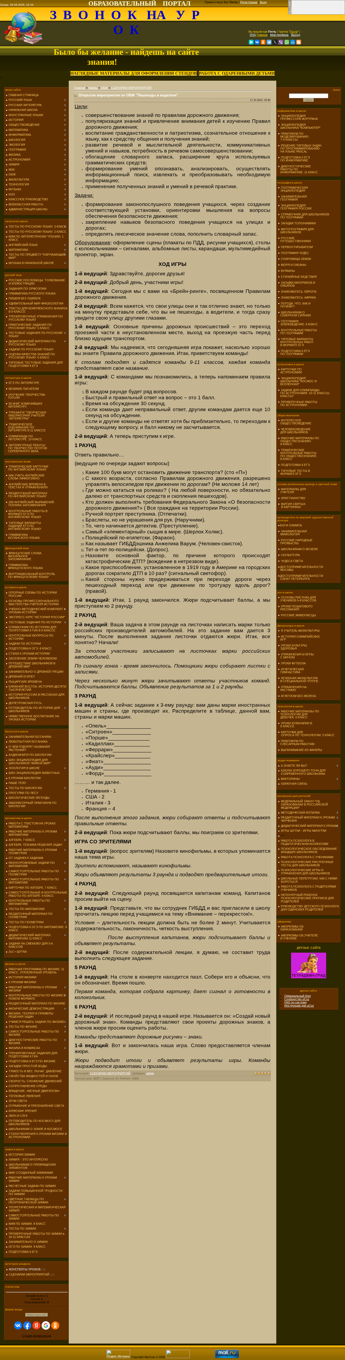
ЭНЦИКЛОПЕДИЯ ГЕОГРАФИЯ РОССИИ (295, 207)
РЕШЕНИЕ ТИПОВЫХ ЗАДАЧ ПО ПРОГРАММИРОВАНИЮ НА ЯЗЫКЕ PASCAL (299, 148)
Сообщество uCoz (296, 999)
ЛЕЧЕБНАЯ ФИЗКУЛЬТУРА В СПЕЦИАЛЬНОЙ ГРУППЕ (298, 679)
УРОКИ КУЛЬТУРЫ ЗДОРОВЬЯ (292, 647)
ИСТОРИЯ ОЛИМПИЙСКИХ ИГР (299, 638)
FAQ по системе (295, 1002)
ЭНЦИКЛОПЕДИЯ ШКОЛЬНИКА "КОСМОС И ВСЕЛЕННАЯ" (297, 381)
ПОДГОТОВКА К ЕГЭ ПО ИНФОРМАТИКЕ (294, 159)
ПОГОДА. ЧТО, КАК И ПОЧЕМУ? (294, 305)
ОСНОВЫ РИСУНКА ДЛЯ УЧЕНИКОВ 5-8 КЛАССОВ (297, 599)
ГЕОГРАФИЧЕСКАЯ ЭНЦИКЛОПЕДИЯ (293, 189)
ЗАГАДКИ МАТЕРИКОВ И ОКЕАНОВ (296, 284)
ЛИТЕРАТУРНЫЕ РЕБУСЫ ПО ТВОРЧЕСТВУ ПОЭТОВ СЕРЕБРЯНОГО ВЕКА (26, 448)
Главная (262, 34)
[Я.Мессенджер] (251, 42)
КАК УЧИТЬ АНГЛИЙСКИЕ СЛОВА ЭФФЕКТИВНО (25, 477)
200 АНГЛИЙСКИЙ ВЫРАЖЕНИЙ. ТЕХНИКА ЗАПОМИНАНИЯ (30, 503)
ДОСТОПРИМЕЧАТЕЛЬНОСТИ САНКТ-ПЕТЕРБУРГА (300, 577)
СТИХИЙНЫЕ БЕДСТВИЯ (299, 276)
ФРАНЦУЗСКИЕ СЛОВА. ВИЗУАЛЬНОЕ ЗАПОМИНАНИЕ (24, 556)
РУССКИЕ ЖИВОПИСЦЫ (298, 615)
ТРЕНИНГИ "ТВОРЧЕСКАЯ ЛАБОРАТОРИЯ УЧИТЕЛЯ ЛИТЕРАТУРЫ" (26, 415)
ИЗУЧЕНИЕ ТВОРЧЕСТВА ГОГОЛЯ (25, 396)
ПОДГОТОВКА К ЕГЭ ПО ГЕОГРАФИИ (294, 352)
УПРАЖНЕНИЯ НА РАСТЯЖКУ (292, 688)
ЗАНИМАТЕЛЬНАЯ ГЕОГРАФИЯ (292, 198)
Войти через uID (36, 1315)
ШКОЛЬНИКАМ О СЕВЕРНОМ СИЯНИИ (294, 314)
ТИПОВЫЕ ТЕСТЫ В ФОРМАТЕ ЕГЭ (294, 472)
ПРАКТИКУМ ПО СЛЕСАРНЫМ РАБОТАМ (296, 742)
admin (150, 1073)
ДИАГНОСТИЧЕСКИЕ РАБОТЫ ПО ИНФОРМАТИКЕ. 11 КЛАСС (298, 169)
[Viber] (280, 42)
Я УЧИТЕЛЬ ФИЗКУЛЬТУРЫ (300, 630)
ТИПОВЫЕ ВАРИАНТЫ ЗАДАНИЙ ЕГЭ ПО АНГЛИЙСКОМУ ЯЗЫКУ (23, 525)
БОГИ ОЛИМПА (291, 525)
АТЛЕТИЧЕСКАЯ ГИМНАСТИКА (291, 671)
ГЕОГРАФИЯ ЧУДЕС (295, 253)
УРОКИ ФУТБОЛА (293, 663)
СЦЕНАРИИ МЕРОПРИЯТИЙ (29, 1274)
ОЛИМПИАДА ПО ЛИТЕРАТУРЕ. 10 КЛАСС (24, 438)
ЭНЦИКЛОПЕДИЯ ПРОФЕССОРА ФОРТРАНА (298, 117)
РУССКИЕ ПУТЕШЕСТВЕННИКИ (294, 239)
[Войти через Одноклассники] (55, 1325)
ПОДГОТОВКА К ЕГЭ (295, 464)
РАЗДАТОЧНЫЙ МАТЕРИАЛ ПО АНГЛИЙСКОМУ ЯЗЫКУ (26, 495)
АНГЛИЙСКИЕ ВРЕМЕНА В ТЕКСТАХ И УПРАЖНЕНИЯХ (27, 486)
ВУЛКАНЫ (288, 270)
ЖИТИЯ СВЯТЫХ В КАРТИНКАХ (291, 505)
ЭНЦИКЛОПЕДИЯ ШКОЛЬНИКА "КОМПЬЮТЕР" (299, 126)
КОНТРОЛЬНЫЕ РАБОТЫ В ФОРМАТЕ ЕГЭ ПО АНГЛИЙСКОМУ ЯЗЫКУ (26, 514)
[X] (274, 42)
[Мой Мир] (292, 42)
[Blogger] (298, 42)
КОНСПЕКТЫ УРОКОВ (24, 1269)
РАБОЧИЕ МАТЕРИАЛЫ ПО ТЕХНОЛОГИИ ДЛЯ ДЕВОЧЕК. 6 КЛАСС (298, 714)
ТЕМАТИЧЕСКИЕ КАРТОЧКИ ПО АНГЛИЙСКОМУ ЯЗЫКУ (27, 468)
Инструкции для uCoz (299, 1005)
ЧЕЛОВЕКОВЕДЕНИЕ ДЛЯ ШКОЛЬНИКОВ (294, 431)
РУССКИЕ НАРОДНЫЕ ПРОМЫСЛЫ (295, 542)
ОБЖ (104, 87)
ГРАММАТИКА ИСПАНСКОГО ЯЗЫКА (23, 536)
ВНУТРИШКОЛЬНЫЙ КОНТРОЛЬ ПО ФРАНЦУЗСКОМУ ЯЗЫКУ (30, 575)
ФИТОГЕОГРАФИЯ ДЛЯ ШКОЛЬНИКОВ (296, 231)
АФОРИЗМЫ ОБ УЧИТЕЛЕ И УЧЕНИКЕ (298, 937)
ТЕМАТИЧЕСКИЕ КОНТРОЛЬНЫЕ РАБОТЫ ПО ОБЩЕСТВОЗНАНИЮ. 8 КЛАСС (297, 454)
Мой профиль (279, 34)
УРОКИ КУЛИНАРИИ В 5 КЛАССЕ (295, 725)
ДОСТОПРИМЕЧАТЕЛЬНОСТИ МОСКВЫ (300, 568)
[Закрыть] (289, 13)
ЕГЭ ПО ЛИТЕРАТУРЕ (24, 382)
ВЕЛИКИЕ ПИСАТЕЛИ (24, 388)
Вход (263, 2)
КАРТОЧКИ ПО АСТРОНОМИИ (290, 371)
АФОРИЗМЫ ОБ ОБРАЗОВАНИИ (290, 928)
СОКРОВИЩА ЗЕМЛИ (296, 259)
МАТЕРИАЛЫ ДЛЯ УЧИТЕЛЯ (292, 491)
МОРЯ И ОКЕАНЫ (293, 264)
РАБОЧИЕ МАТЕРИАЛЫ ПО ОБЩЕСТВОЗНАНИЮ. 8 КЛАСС (298, 441)
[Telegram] (269, 42)
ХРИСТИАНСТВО (293, 498)
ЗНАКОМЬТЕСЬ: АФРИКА (298, 297)
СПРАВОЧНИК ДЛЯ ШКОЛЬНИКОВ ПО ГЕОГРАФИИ (303, 216)
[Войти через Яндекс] (36, 1325)
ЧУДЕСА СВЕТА (292, 561)
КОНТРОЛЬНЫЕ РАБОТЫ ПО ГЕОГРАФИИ (297, 332)
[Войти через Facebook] (27, 1325)
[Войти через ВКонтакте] (18, 1325)
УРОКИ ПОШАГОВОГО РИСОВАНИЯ (295, 608)
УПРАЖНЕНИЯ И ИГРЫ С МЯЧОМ (296, 656)
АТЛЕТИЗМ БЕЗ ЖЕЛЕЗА (298, 696)
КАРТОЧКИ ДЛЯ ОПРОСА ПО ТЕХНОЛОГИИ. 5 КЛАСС (306, 733)
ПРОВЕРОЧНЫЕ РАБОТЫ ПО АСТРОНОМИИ (297, 403)
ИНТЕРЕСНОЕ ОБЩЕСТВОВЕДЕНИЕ (294, 422)
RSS (253, 34)
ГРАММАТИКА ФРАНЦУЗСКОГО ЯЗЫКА (24, 566)
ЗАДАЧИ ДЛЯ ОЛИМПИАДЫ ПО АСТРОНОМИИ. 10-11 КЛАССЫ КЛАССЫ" (303, 393)
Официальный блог (297, 995)
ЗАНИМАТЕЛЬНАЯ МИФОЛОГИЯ (292, 533)
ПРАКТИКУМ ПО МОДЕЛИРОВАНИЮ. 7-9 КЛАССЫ (293, 136)
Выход (295, 34)
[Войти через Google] (46, 1325)
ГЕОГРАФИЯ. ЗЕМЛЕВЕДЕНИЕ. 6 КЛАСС (298, 323)
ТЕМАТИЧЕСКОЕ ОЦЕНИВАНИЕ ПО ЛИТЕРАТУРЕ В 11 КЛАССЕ (26, 427)
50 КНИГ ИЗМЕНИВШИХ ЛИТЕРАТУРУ (24, 405)
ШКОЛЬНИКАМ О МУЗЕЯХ (299, 549)
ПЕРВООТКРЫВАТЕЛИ (297, 247)
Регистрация (248, 2)
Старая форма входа (36, 1335)
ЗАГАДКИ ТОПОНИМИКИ (298, 223)
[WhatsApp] (286, 42)
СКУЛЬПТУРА (290, 555)
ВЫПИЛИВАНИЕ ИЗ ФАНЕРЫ (301, 750)
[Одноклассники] (263, 42)
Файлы (93, 87)
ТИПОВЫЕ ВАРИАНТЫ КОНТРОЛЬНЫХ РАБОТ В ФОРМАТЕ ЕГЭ (296, 342)
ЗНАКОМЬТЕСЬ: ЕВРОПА (298, 291)
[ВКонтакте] (257, 42)
